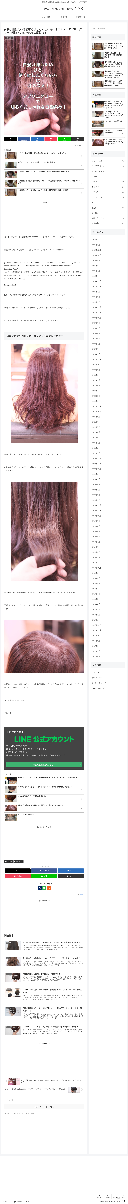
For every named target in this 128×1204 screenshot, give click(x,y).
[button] (77, 139)
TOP (123, 1198)
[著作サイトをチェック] (40, 888)
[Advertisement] (44, 218)
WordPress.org (98, 688)
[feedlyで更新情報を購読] (44, 888)
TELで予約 (107, 1198)
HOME (99, 1198)
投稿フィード (97, 678)
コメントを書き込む (44, 1106)
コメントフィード (99, 683)
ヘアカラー (9, 861)
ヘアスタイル (19, 861)
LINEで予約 (116, 1198)
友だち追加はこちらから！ (44, 765)
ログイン (95, 673)
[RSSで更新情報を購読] (49, 888)
